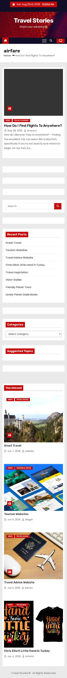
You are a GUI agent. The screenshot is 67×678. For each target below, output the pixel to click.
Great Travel (13, 243)
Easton (28, 587)
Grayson (31, 130)
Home (7, 55)
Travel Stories (33, 20)
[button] (51, 40)
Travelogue (21, 605)
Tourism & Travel (24, 468)
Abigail (28, 519)
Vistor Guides (14, 280)
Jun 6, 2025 (14, 519)
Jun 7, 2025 (14, 451)
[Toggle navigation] (44, 40)
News (8, 120)
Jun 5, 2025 (14, 587)
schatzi (29, 656)
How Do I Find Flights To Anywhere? (33, 126)
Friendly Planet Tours (18, 287)
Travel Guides (22, 399)
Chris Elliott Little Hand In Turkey (25, 265)
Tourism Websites (16, 250)
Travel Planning (21, 120)
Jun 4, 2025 (14, 656)
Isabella (29, 451)
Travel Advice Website (19, 257)
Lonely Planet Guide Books (22, 294)
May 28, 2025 (15, 130)
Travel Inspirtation (17, 272)
